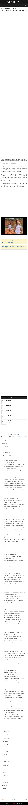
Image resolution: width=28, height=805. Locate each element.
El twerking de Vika (7, 475)
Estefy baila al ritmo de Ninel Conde (11, 462)
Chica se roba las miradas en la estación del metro (13, 668)
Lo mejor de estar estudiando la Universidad (12, 556)
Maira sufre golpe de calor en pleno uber (12, 477)
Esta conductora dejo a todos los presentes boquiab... (14, 706)
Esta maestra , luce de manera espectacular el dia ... (14, 521)
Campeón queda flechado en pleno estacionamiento (14, 678)
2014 (4, 792)
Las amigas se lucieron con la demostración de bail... (14, 649)
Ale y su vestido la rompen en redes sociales (12, 609)
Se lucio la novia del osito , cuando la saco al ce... (13, 687)
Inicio (15, 427)
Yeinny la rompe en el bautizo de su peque (12, 573)
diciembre (6, 452)
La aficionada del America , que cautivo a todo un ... (14, 697)
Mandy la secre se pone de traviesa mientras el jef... (14, 560)
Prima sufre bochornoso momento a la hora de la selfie (14, 539)
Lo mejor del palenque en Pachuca (10, 670)
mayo (5, 748)
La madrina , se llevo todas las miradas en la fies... (13, 630)
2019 (4, 775)
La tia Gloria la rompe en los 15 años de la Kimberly (14, 682)
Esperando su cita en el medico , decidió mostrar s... (14, 623)
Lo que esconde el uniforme (9, 491)
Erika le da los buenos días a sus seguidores (12, 636)
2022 (4, 765)
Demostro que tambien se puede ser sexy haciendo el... (14, 485)
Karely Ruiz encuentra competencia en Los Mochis (13, 716)
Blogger (17, 434)
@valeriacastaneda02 (6, 240)
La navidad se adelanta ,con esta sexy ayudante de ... (14, 590)
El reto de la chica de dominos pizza (11, 552)
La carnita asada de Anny (9, 564)
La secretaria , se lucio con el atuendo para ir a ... (13, 699)
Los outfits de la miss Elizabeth (10, 554)
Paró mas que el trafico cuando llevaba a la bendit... (14, 583)
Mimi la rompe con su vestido (9, 634)
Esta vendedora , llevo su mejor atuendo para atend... (14, 592)
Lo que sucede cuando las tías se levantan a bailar (13, 684)
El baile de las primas (8, 543)
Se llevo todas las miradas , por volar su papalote (13, 483)
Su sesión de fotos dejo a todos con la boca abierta (14, 581)
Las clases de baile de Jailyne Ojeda (10, 460)
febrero (5, 757)
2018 (4, 778)
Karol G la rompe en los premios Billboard (12, 596)
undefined (8, 400)
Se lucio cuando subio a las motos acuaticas (12, 695)
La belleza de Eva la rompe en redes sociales (12, 657)
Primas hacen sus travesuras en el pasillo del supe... (14, 575)
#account (4, 242)
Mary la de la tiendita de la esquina (10, 638)
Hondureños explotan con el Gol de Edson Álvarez (13, 617)
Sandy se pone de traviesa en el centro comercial (13, 604)
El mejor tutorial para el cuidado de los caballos (13, 659)
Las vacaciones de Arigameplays (10, 468)
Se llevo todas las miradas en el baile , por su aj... (13, 704)
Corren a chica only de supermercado (11, 714)
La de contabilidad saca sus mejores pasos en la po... (14, 464)
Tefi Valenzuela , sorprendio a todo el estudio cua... (14, 647)
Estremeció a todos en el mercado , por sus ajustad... (14, 708)
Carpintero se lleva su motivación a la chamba (13, 640)
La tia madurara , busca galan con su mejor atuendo (14, 619)
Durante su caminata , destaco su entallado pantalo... (14, 693)
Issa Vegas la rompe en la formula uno (11, 725)
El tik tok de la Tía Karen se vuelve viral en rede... (13, 550)
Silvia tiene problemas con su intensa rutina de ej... (13, 529)
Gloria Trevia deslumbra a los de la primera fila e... (13, 566)
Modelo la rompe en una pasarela (10, 680)
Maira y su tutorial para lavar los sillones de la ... (13, 531)
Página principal (4, 796)
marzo (5, 754)
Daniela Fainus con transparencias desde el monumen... (14, 470)
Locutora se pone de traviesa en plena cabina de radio (14, 727)
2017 (4, 782)
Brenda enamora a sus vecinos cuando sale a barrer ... (14, 472)
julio (5, 741)
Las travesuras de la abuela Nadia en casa (12, 598)
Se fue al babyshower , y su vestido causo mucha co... (14, 585)
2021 (4, 769)
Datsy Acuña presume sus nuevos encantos (12, 545)
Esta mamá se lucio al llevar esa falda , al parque (13, 651)
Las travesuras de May (8, 661)
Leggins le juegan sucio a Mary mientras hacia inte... (14, 720)
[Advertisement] (14, 27)
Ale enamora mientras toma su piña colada (12, 562)
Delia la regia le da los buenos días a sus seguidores (14, 458)
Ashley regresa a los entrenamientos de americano (14, 666)
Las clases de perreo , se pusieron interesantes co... (14, 519)
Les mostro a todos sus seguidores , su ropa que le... (14, 691)
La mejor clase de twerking (9, 512)
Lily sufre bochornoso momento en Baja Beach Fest (14, 510)
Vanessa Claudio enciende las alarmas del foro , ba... (14, 525)
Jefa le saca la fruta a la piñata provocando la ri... (13, 577)
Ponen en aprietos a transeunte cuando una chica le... (14, 527)
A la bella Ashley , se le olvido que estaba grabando (14, 500)
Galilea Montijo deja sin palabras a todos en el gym (14, 710)
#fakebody (14, 240)
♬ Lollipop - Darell (10, 242)
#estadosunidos (20, 240)
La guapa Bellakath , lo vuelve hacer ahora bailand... (14, 588)
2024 (4, 446)
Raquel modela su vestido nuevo (10, 642)
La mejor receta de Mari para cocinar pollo (12, 613)
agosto (5, 738)
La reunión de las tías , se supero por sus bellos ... (13, 487)
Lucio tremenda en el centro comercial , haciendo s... (14, 621)
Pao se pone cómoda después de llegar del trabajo (13, 466)
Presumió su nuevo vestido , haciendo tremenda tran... (14, 653)
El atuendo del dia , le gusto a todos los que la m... (13, 481)
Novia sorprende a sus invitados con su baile (12, 718)
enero (5, 761)
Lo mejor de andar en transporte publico (12, 663)
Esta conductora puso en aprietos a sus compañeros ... (14, 655)
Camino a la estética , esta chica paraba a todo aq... (14, 644)
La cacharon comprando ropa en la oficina (12, 494)
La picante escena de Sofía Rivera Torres (11, 515)
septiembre (6, 734)
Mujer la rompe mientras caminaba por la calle (13, 569)
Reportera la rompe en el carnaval (10, 508)
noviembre (6, 455)
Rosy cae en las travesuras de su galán (11, 674)
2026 (4, 440)
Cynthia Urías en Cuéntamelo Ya (10, 712)
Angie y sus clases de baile (9, 558)
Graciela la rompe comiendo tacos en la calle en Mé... (14, 504)
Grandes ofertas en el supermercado (11, 541)
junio (5, 744)
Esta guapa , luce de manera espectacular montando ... (14, 628)
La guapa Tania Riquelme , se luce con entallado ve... (14, 701)
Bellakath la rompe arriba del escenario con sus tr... (14, 479)
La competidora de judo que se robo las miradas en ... (14, 547)
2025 (4, 443)
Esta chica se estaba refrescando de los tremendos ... (14, 498)
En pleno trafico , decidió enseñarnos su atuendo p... (14, 496)
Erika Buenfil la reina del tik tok (10, 594)
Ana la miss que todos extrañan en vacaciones (13, 602)
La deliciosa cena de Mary (9, 722)
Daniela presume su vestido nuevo (10, 672)
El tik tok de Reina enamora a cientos (11, 502)
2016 (4, 785)
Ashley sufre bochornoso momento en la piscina (13, 615)
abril (5, 751)
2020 (4, 772)
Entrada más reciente (5, 427)
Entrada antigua (23, 427)
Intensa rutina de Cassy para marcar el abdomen (13, 632)
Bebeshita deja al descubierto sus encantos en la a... (14, 600)
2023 (4, 450)
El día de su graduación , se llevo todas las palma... (13, 625)
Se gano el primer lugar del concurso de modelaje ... (14, 489)
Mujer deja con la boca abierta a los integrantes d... (14, 534)
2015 (4, 788)
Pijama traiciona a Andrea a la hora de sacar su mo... (14, 571)
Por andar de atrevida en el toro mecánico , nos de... (14, 523)
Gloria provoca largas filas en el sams (11, 676)
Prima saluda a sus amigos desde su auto (12, 506)
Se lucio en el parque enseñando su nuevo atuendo (14, 517)
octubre (6, 731)
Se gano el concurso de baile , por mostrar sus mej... (14, 689)
